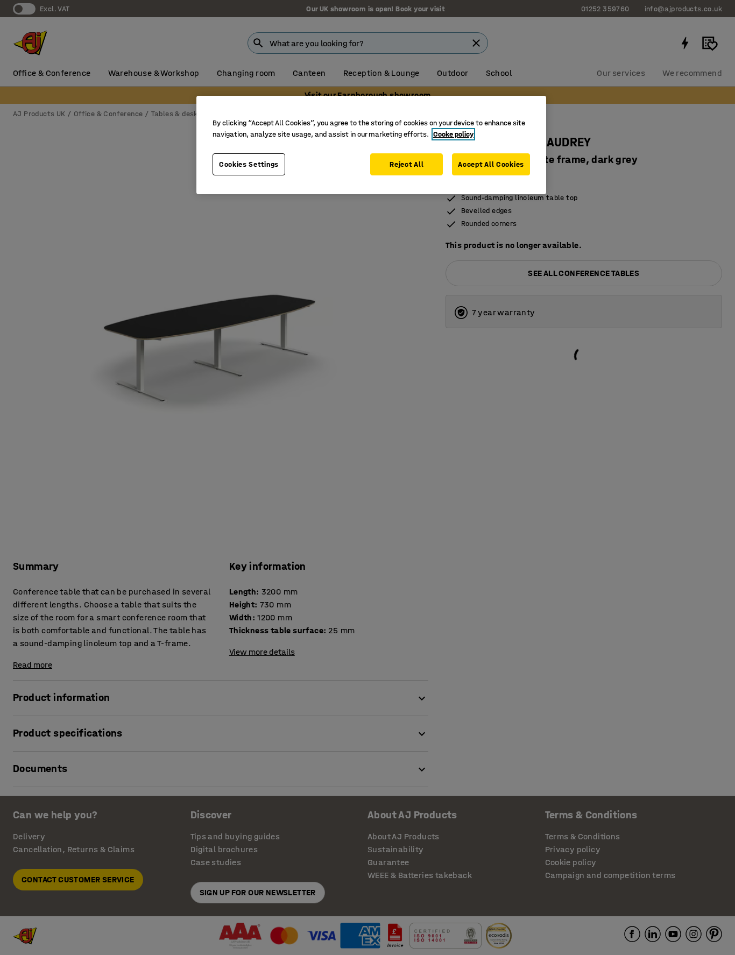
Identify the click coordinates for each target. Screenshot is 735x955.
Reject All (406, 164)
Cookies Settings (249, 164)
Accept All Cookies (491, 164)
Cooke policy (453, 134)
